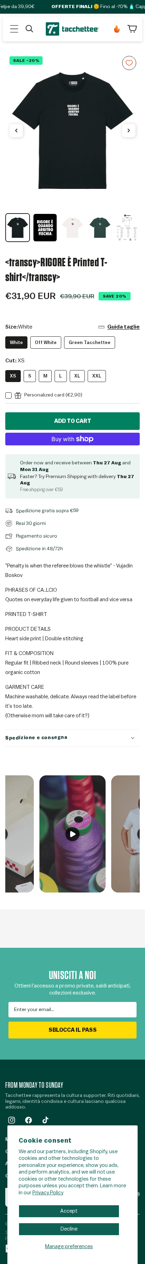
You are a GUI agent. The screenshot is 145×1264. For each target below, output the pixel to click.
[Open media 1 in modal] (72, 130)
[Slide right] (128, 130)
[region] (72, 147)
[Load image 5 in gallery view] (127, 227)
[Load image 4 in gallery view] (100, 227)
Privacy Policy (47, 1192)
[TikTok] (45, 1120)
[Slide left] (16, 130)
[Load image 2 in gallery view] (45, 227)
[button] (14, 29)
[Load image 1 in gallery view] (17, 227)
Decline (69, 1229)
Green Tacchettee (90, 342)
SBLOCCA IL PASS (73, 1030)
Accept (68, 1211)
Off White (46, 342)
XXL (96, 376)
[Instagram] (11, 1120)
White (16, 342)
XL (77, 376)
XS (13, 376)
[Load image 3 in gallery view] (72, 227)
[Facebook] (28, 1120)
